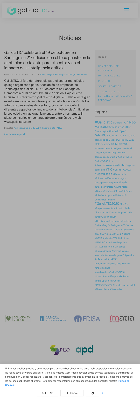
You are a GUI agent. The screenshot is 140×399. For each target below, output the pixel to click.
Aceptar (47, 392)
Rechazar (72, 392)
